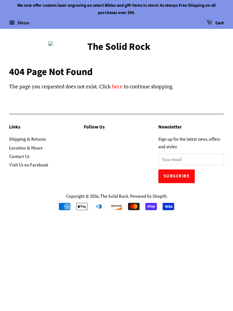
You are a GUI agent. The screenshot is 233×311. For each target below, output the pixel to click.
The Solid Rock (114, 196)
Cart (219, 23)
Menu (22, 23)
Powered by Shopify (148, 196)
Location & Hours (25, 148)
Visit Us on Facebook (28, 165)
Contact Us (19, 156)
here (117, 86)
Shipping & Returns (27, 139)
